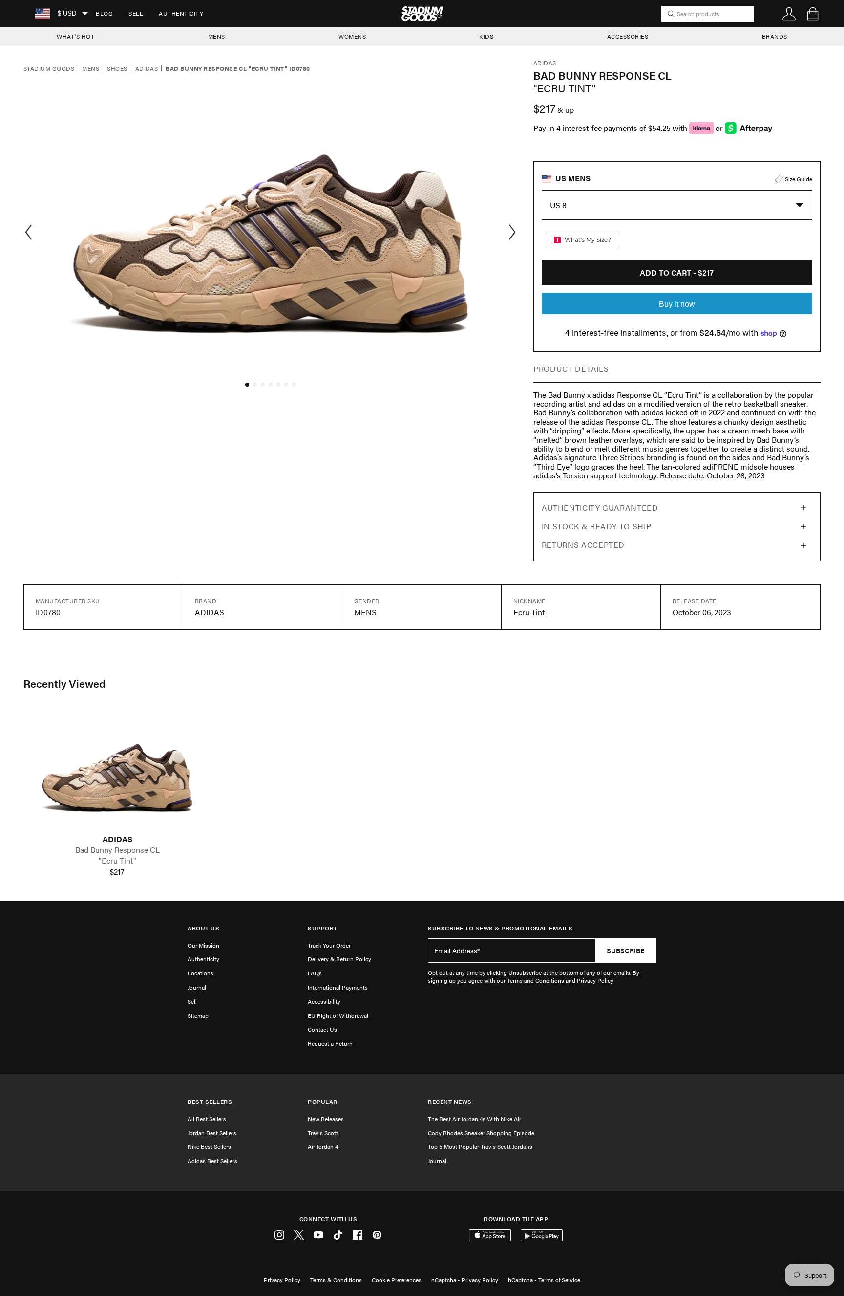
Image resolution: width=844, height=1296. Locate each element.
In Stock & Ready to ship (596, 526)
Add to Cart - (677, 272)
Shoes (117, 68)
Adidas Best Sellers (212, 1160)
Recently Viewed (64, 683)
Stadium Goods (48, 68)
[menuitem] (104, 13)
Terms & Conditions (336, 1279)
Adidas (146, 68)
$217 (117, 871)
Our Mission (203, 945)
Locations (200, 973)
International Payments (338, 987)
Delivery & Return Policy (339, 958)
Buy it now (677, 304)
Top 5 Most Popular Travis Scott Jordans (480, 1146)
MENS (216, 36)
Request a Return (330, 1043)
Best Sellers (210, 1102)
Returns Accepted (583, 544)
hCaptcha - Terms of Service (544, 1279)
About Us (203, 928)
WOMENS (352, 36)
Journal (197, 987)
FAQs (315, 973)
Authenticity (181, 13)
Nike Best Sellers (209, 1146)
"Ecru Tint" (117, 860)
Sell (135, 13)
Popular (323, 1102)
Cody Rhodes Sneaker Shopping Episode (481, 1132)
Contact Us (322, 1029)
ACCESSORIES (628, 36)
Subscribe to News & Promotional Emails (500, 928)
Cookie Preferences (397, 1279)
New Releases (326, 1118)
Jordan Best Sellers (212, 1132)
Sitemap (198, 1015)
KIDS (486, 36)
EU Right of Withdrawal (338, 1015)
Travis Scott (323, 1132)
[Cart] (813, 14)
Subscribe (626, 950)
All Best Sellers (207, 1118)
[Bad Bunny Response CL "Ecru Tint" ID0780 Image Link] (117, 771)
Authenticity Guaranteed (600, 507)
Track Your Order (329, 945)
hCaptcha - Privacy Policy (464, 1279)
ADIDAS (117, 839)
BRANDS (774, 36)
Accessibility (324, 1001)
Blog (104, 13)
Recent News (450, 1102)
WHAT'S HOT (75, 36)
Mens (90, 68)
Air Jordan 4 (323, 1146)
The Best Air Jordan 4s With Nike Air (474, 1118)
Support (323, 928)
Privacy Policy (282, 1279)
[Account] (789, 14)
